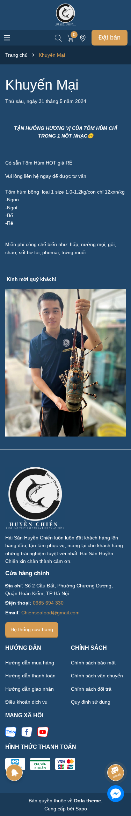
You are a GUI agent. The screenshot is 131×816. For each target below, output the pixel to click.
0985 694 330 (48, 603)
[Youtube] (43, 731)
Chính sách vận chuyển (97, 675)
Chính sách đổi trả (91, 689)
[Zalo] (10, 731)
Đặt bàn (110, 37)
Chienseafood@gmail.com (50, 612)
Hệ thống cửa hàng (31, 629)
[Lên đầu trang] (116, 753)
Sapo (81, 808)
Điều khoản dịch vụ (26, 702)
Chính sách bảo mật (93, 662)
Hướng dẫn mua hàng (29, 662)
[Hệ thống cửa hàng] (82, 37)
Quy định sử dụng (90, 702)
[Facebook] (26, 731)
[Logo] (66, 14)
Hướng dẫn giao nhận (29, 689)
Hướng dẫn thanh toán (30, 675)
